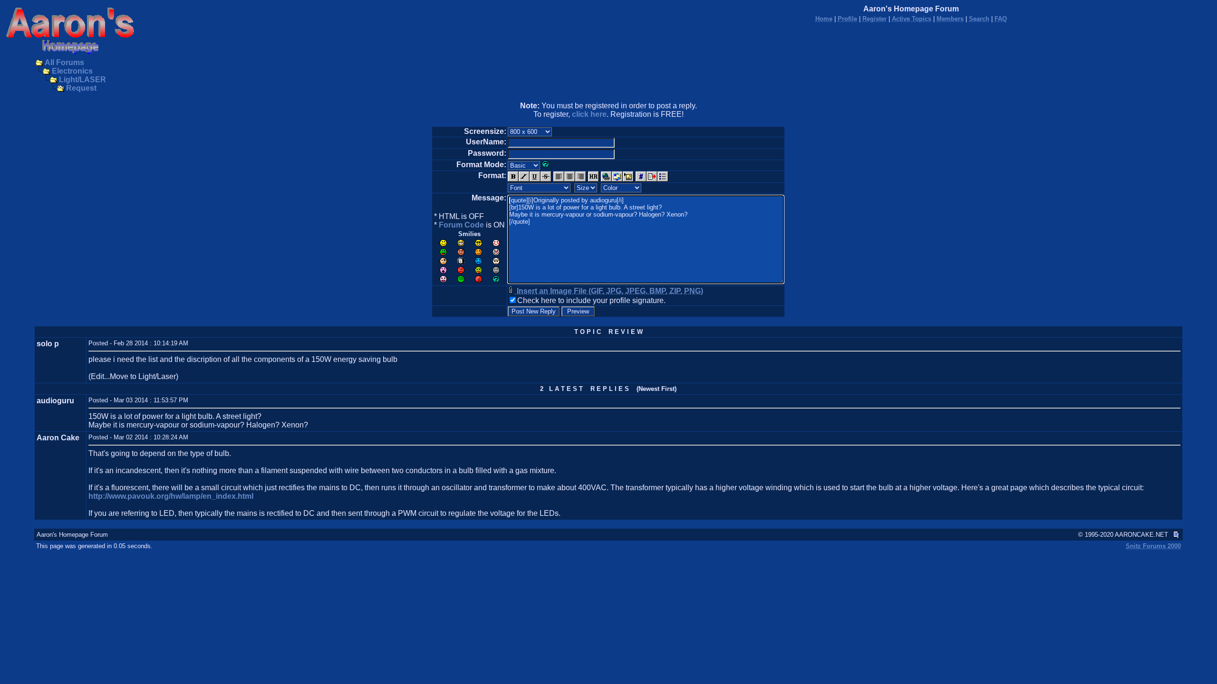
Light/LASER (82, 80)
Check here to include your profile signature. (591, 300)
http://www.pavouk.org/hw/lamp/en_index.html (170, 496)
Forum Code (461, 225)
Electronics (72, 71)
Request (81, 88)
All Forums (64, 62)
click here (589, 114)
